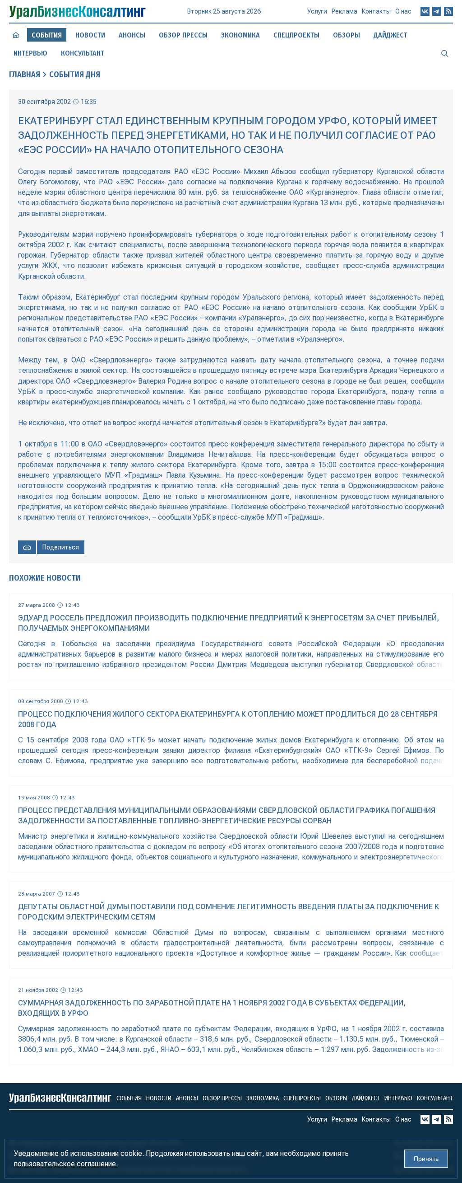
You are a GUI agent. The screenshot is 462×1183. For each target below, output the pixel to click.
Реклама (344, 11)
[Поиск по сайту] (445, 53)
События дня (74, 75)
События (129, 1098)
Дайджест (390, 35)
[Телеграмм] (436, 11)
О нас (403, 11)
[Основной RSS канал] (448, 11)
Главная (24, 75)
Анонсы (132, 35)
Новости (90, 35)
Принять (426, 1158)
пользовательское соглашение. (66, 1164)
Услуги (317, 11)
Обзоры (346, 35)
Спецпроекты (296, 35)
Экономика (240, 35)
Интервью (30, 53)
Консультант (82, 53)
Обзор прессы (183, 35)
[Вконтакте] (425, 11)
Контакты (376, 11)
